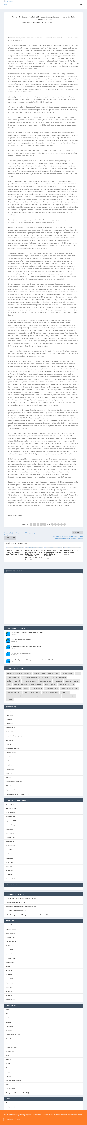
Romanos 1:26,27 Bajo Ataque (70, 551)
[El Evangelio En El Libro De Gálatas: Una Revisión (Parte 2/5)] (14, 547)
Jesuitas (53, 685)
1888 (7, 711)
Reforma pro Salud (32, 696)
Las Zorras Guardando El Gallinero (21, 639)
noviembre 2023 (10, 816)
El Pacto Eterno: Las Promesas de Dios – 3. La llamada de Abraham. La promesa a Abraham (34, 554)
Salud (7, 786)
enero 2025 (9, 804)
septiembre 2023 (11, 821)
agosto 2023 (9, 825)
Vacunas (9, 699)
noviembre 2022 (10, 837)
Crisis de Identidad (13, 677)
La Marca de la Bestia (14, 688)
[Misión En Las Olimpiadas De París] (8, 654)
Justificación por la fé (66, 685)
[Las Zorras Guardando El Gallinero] (8, 640)
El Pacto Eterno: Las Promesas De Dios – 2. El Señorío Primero (53, 553)
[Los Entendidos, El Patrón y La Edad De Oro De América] (8, 634)
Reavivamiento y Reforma (15, 696)
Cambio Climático (67, 673)
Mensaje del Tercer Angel (69, 688)
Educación (9, 732)
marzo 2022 (9, 858)
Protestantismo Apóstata (13, 781)
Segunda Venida (46, 696)
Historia (8, 744)
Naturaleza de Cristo (14, 692)
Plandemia (9, 769)
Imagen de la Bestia (35, 685)
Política (8, 773)
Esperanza (62, 677)
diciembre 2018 (10, 879)
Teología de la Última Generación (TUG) (17, 794)
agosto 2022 (9, 845)
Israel (47, 685)
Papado (8, 765)
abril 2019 (9, 875)
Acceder (8, 1103)
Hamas (9, 685)
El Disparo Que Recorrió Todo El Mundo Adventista (26, 646)
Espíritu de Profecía (13, 681)
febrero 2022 (9, 862)
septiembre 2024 (11, 808)
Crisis (78, 673)
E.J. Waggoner (38, 22)
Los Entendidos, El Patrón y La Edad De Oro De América (27, 632)
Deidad (8, 719)
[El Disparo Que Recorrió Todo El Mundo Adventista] (8, 647)
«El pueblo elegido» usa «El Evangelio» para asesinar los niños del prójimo (33, 660)
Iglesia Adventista (11, 748)
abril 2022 (9, 854)
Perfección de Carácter (50, 692)
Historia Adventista (20, 685)
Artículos (8, 715)
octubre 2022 (10, 841)
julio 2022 (9, 850)
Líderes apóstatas (36, 688)
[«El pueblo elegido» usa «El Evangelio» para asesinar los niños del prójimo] (8, 661)
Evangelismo (58, 681)
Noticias (8, 761)
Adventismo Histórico (14, 673)
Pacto (38, 692)
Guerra (76, 681)
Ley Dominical (10, 752)
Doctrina (8, 723)
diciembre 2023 (10, 812)
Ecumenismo (9, 727)
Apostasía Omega (39, 673)
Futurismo (68, 681)
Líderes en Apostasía (51, 688)
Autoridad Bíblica (53, 673)
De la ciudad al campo (29, 677)
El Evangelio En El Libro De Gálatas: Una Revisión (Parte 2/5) (14, 553)
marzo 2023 (9, 829)
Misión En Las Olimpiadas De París (21, 653)
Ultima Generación (69, 696)
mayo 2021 (9, 866)
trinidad (57, 696)
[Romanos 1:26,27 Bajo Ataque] (72, 547)
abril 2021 (9, 870)
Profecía (8, 777)
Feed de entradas (11, 1107)
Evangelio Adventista (30, 681)
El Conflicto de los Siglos (48, 677)
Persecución (65, 692)
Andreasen (27, 673)
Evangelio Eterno (45, 681)
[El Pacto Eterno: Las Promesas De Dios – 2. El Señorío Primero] (53, 547)
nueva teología (29, 692)
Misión (8, 757)
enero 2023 (9, 833)
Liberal (26, 688)
